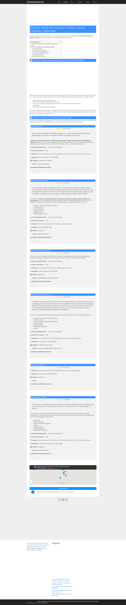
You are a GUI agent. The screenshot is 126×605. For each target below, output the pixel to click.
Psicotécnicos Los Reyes (39, 56)
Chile (72, 2)
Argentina (65, 2)
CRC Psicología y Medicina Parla (41, 53)
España (87, 2)
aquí (50, 113)
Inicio (59, 2)
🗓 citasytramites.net (35, 2)
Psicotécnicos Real (37, 48)
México (94, 2)
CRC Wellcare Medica (39, 54)
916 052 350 (83, 202)
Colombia (79, 2)
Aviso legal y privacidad (41, 602)
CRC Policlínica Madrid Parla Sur (41, 51)
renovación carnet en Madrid (66, 492)
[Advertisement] (63, 16)
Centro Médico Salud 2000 (40, 50)
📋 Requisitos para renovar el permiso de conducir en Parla (44, 44)
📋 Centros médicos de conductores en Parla (42, 47)
